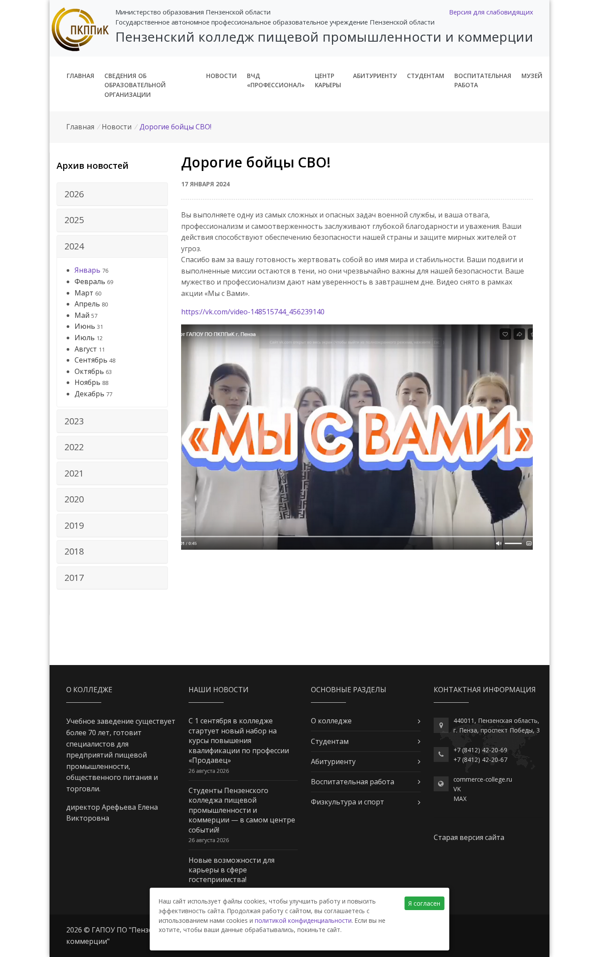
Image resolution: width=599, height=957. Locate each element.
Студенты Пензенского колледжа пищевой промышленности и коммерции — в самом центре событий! (242, 810)
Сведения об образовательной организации (135, 85)
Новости (221, 75)
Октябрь (89, 371)
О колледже (331, 721)
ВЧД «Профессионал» (276, 80)
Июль (85, 337)
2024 (74, 246)
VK (457, 789)
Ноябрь (87, 382)
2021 (74, 473)
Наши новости (219, 689)
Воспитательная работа (482, 80)
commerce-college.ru (482, 779)
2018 (74, 551)
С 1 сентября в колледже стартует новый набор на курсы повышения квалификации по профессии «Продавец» (239, 740)
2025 (74, 220)
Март (84, 293)
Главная (80, 75)
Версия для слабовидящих (491, 11)
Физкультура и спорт (347, 802)
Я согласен (424, 903)
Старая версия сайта (469, 837)
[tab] (112, 194)
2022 (74, 447)
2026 (74, 194)
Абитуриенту (375, 75)
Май (82, 315)
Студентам (425, 75)
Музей (531, 75)
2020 (74, 499)
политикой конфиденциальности (303, 920)
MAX (460, 798)
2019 (74, 525)
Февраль (90, 281)
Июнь (85, 326)
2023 (74, 421)
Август (86, 349)
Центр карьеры (328, 80)
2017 (74, 577)
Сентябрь (91, 360)
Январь (87, 270)
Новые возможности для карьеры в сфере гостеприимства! (232, 870)
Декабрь (89, 393)
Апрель (87, 304)
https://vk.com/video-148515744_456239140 (252, 312)
